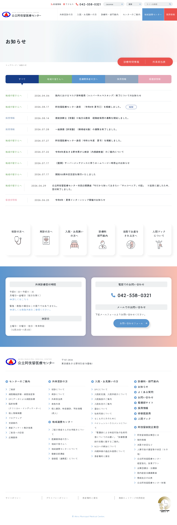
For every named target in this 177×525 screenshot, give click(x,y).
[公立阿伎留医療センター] (21, 14)
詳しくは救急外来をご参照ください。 (32, 309)
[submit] (171, 4)
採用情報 (170, 14)
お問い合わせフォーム (131, 323)
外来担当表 (159, 62)
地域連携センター (153, 14)
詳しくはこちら (20, 299)
